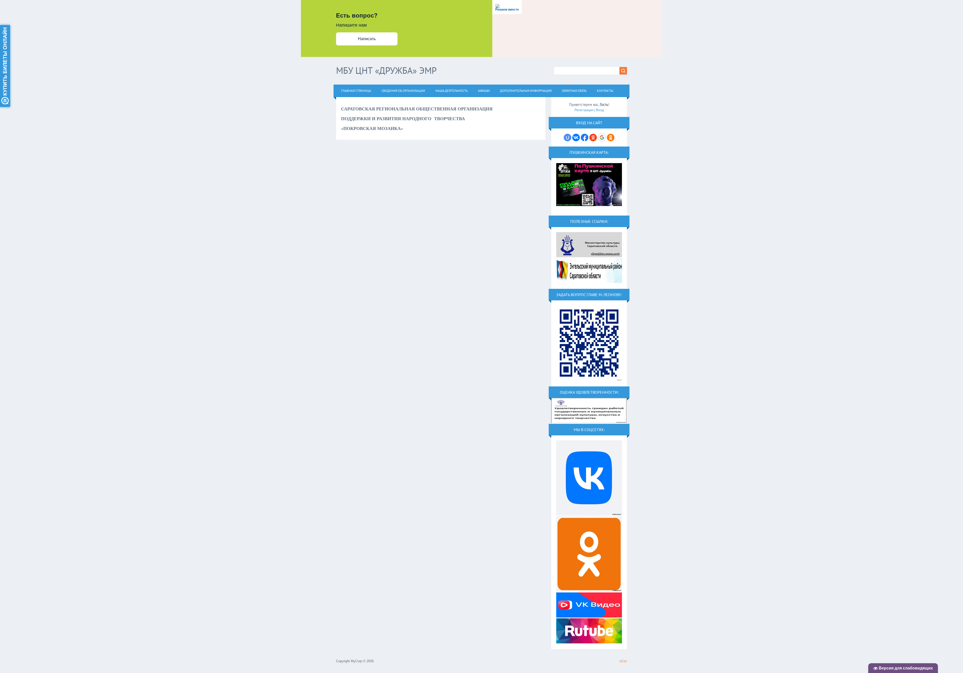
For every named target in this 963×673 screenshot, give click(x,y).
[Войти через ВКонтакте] (576, 137)
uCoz (623, 661)
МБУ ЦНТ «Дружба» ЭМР (386, 70)
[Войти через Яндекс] (593, 137)
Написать (367, 39)
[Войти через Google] (602, 137)
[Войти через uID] (567, 137)
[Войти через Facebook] (584, 137)
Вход (600, 110)
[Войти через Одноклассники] (610, 137)
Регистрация (584, 110)
